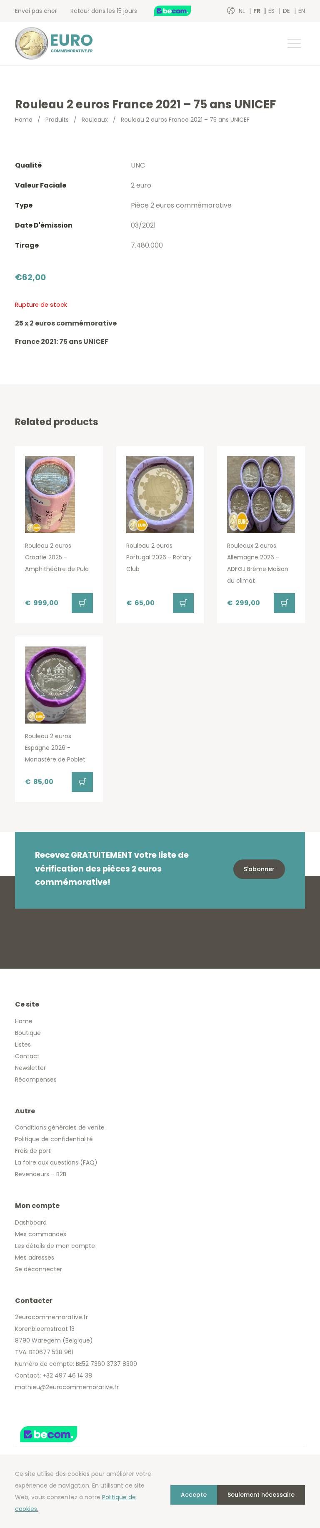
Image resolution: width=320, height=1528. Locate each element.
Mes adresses (34, 1257)
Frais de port (33, 1151)
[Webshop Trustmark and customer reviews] (181, 10)
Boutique (28, 1033)
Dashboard (31, 1222)
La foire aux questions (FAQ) (56, 1162)
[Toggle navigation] (293, 43)
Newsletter (30, 1068)
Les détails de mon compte (55, 1246)
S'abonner (259, 869)
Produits (57, 119)
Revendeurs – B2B (40, 1174)
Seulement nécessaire (261, 1494)
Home (23, 119)
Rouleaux (95, 119)
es (272, 11)
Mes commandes (40, 1234)
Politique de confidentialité (54, 1139)
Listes (23, 1044)
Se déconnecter (38, 1269)
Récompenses (36, 1079)
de (287, 11)
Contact (27, 1056)
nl (243, 11)
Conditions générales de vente (60, 1127)
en (301, 11)
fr (257, 11)
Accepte (194, 1494)
